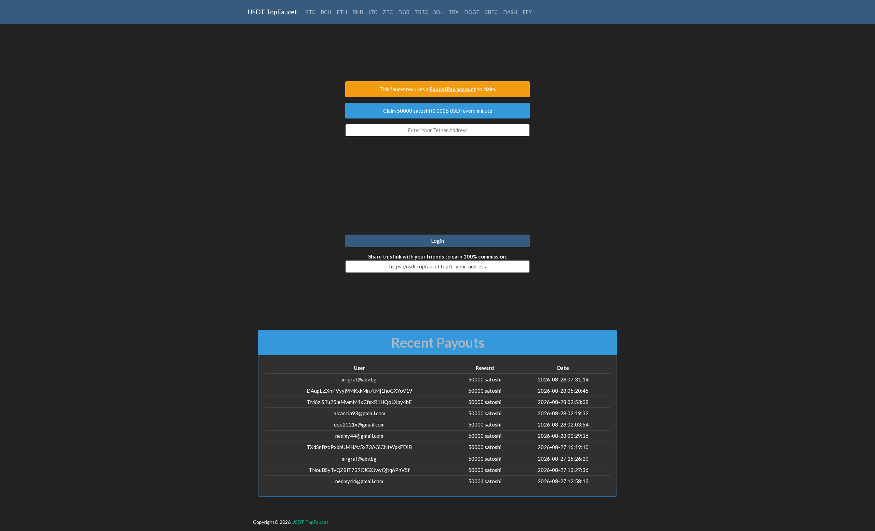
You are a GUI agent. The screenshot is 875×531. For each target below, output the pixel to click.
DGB (403, 12)
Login (437, 241)
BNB (357, 12)
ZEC (388, 12)
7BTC (421, 12)
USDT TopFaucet (272, 12)
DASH (510, 12)
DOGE (471, 12)
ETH (342, 12)
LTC (372, 12)
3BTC (491, 12)
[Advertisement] (437, 56)
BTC (310, 12)
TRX (453, 12)
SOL (438, 12)
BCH (326, 12)
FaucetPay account (453, 89)
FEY (527, 12)
